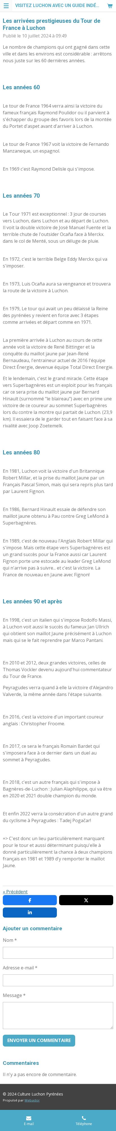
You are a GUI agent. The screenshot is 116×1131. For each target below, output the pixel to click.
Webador (32, 1100)
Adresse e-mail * (20, 968)
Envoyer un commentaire (39, 1040)
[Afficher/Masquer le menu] (6, 5)
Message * (14, 995)
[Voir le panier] (110, 5)
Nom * (10, 940)
